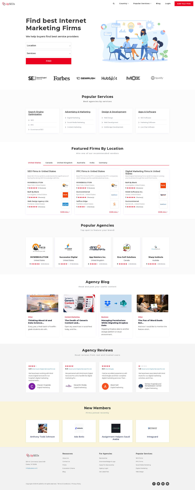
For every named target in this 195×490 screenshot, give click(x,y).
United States (39, 260)
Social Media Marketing (76, 122)
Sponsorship (103, 458)
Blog (158, 3)
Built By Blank (33, 192)
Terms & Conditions (63, 484)
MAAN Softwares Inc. (134, 192)
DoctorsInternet (83, 192)
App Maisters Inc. (97, 257)
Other (30, 317)
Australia (155, 260)
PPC (32, 125)
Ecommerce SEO (37, 129)
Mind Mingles (109, 369)
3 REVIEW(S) (161, 264)
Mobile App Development (113, 127)
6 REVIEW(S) (103, 264)
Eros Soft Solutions (126, 257)
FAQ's (64, 465)
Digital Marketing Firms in (138, 171)
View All (64, 212)
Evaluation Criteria (69, 468)
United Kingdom (97, 260)
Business (104, 317)
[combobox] (48, 45)
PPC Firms (139, 461)
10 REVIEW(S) (44, 264)
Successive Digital (68, 257)
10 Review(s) (42, 188)
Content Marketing (74, 127)
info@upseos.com (31, 468)
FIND (48, 61)
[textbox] (48, 45)
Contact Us (66, 461)
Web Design (108, 118)
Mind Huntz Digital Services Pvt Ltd (43, 369)
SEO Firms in (34, 171)
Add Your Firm (184, 4)
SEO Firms (139, 458)
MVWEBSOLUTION (35, 182)
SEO (32, 120)
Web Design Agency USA (38, 201)
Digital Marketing (73, 118)
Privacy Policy (76, 484)
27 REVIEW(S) (74, 264)
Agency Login (103, 468)
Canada (127, 260)
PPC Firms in (83, 171)
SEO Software (146, 118)
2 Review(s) (90, 197)
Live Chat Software (147, 127)
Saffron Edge (81, 201)
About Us (66, 458)
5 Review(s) (41, 197)
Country (123, 3)
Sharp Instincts (156, 257)
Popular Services (141, 3)
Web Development (111, 122)
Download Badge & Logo (107, 461)
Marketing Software (148, 122)
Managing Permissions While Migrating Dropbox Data (114, 322)
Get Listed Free (104, 471)
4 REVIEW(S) (132, 264)
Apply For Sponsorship (106, 465)
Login (168, 3)
